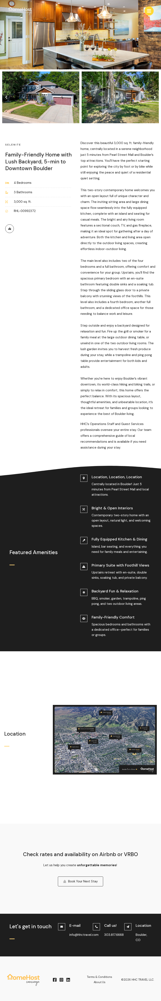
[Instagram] (61, 980)
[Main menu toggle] (149, 11)
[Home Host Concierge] (19, 11)
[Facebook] (55, 980)
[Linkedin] (68, 980)
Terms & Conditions (99, 977)
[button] (6, 97)
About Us (99, 982)
